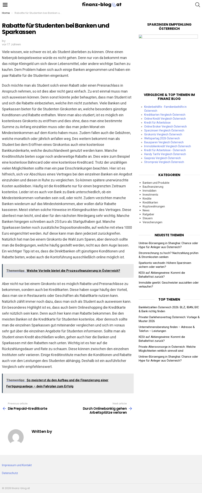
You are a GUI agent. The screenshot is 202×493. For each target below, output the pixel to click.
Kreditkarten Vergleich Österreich (164, 114)
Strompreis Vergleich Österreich (164, 162)
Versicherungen (152, 222)
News (146, 210)
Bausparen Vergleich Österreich (164, 142)
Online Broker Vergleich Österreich (165, 126)
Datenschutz (10, 473)
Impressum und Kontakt (17, 465)
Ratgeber (148, 214)
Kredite (147, 198)
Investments (150, 194)
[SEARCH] (197, 5)
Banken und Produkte (156, 182)
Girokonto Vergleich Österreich (163, 134)
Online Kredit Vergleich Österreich (165, 118)
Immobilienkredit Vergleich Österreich (167, 146)
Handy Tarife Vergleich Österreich (165, 154)
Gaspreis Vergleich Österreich (162, 158)
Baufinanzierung (153, 186)
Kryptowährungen (154, 206)
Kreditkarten (150, 202)
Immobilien (149, 190)
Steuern (148, 218)
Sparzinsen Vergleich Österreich (164, 130)
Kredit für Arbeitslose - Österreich (165, 150)
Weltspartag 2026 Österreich (162, 138)
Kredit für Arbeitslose (157, 122)
